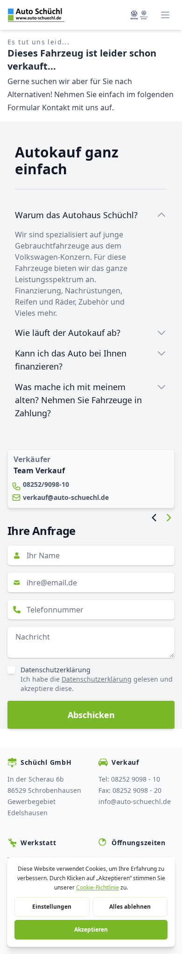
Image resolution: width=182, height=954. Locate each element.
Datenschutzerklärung (56, 669)
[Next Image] (169, 517)
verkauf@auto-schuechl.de (66, 497)
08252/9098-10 (46, 484)
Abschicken (91, 714)
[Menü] (165, 15)
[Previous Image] (154, 517)
